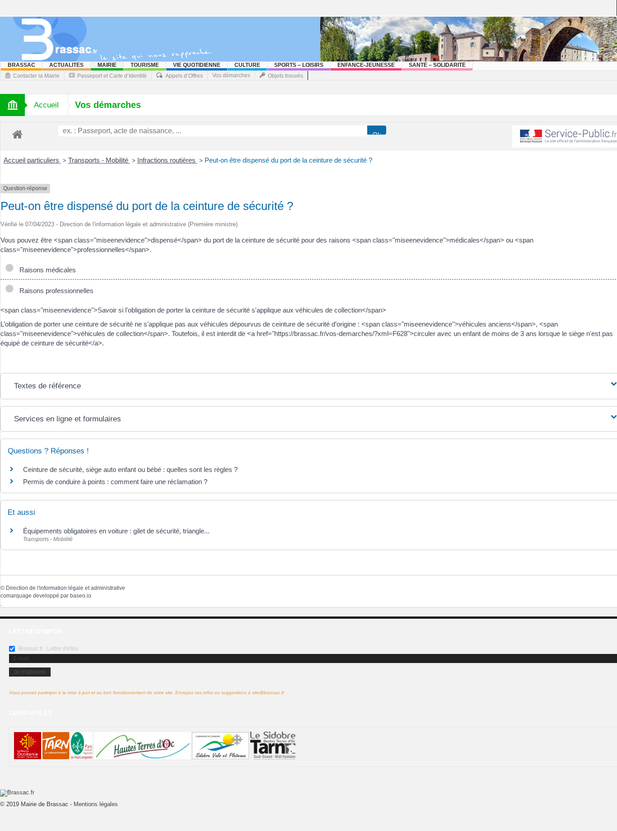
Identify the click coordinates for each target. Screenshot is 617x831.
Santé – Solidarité (437, 65)
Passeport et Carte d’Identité (112, 76)
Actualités (66, 65)
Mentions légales (96, 804)
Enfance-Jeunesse (366, 65)
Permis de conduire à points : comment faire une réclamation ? (115, 482)
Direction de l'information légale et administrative (65, 588)
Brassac (21, 65)
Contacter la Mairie (36, 76)
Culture (247, 65)
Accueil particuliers (32, 160)
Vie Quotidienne (196, 65)
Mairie (107, 65)
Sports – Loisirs (298, 65)
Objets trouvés (285, 76)
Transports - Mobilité (99, 160)
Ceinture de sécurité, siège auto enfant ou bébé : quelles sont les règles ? (130, 469)
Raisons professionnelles (54, 290)
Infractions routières (167, 160)
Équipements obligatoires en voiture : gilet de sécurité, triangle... (116, 531)
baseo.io (80, 596)
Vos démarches (231, 75)
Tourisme (145, 65)
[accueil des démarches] (17, 134)
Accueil (46, 105)
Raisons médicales (46, 270)
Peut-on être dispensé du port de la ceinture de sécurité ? (288, 160)
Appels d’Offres (184, 76)
